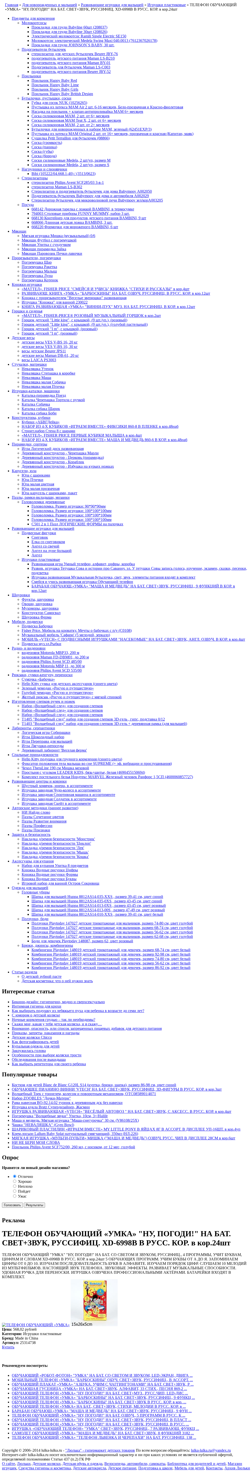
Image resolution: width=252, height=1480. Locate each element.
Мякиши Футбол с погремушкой (49, 240)
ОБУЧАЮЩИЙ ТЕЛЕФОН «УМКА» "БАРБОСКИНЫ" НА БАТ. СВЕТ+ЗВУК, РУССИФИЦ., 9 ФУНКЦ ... (103, 1397)
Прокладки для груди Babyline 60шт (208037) (69, 27)
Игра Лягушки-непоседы (43, 746)
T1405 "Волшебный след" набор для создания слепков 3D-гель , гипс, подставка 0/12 (93, 719)
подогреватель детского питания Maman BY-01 (71, 63)
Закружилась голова (29, 1051)
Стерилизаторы (35, 178)
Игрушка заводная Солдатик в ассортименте (59, 799)
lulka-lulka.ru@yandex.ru (211, 1450)
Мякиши (19, 231)
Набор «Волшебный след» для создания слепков (62, 706)
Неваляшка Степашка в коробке (48, 373)
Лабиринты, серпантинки (33, 728)
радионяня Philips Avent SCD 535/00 (52, 670)
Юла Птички (32, 480)
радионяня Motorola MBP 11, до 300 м (53, 666)
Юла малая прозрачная (41, 488)
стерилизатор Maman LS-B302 (57, 187)
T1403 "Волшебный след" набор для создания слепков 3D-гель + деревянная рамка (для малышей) (104, 724)
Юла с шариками (36, 475)
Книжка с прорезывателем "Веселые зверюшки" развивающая (74, 298)
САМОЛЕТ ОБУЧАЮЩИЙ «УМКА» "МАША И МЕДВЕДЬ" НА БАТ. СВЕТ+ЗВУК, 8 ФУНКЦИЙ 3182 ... (103, 1433)
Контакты (214, 1468)
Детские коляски (46, 1464)
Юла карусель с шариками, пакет (49, 493)
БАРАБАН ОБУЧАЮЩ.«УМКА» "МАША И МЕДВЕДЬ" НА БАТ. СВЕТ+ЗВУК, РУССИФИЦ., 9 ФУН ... (102, 1411)
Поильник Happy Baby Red (54, 80)
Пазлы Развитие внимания (44, 821)
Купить (8, 1347)
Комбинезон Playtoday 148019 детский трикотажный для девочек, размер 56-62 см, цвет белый (111, 963)
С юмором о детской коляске (36, 1015)
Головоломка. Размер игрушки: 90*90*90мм (69, 506)
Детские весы (23, 338)
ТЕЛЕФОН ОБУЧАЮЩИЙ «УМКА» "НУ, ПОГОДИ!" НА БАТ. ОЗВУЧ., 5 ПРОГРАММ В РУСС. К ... (98, 1415)
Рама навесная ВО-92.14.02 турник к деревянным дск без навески (67, 1103)
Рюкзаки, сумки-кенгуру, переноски (42, 675)
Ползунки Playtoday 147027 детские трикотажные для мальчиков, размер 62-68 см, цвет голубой (112, 936)
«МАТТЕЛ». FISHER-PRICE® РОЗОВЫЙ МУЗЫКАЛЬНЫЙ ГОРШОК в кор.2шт (91, 315)
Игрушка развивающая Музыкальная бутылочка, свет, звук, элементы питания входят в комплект (113, 577)
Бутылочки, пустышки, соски (46, 98)
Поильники (31, 76)
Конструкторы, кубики (31, 417)
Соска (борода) (44, 156)
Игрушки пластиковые (41, 559)
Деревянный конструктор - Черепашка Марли (60, 453)
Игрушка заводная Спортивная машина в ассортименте (68, 794)
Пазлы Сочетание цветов (43, 817)
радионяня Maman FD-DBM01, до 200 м (55, 657)
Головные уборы (36, 892)
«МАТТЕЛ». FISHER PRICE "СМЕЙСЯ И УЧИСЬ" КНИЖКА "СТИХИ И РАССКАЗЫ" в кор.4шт (105, 289)
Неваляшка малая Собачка (44, 382)
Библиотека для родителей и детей (196, 1464)
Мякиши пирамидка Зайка (44, 249)
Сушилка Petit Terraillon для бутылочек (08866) (71, 138)
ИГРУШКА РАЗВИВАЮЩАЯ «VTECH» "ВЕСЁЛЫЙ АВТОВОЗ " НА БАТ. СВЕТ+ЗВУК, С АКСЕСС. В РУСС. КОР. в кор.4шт (121, 1111)
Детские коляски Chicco (32, 1037)
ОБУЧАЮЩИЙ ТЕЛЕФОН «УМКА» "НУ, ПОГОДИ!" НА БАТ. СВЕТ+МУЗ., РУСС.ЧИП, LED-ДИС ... (100, 1393)
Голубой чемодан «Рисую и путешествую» (57, 692)
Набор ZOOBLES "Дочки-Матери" (41, 1098)
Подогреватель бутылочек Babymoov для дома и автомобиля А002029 (90, 196)
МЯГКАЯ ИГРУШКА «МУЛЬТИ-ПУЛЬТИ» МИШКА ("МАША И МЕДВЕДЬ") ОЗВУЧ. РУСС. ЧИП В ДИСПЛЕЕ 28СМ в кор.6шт (123, 1138)
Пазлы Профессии (37, 826)
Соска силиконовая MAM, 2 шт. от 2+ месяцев (71, 125)
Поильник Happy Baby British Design (62, 94)
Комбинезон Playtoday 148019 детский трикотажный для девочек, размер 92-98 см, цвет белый (111, 954)
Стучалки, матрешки (29, 364)
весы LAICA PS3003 (39, 360)
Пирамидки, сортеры (29, 444)
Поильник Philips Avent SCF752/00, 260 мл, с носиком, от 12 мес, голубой (73, 1147)
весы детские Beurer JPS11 (44, 351)
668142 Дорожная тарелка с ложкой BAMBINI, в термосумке (83, 209)
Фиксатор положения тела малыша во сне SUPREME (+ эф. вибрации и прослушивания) (97, 763)
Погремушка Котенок (40, 280)
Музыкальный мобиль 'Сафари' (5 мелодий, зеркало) (66, 635)
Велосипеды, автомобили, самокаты (134, 1464)
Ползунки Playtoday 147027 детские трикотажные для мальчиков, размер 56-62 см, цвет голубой (112, 932)
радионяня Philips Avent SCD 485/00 (52, 661)
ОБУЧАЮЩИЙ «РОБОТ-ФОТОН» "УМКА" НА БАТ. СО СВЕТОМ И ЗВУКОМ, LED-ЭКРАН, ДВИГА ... (102, 1375)
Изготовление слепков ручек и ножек (43, 701)
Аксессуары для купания (33, 861)
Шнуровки (21, 595)
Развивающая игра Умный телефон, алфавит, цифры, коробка (83, 564)
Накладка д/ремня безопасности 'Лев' (53, 848)
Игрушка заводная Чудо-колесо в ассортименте (61, 790)
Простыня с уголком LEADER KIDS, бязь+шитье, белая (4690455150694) (83, 772)
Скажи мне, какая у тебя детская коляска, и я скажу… (57, 1024)
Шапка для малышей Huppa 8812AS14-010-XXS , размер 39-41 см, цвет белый (97, 914)
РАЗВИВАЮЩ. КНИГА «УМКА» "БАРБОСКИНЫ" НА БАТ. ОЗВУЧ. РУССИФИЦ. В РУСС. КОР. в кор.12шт (116, 293)
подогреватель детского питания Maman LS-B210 (73, 58)
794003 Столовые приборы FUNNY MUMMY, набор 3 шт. (81, 213)
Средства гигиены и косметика (44, 1468)
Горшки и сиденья (27, 311)
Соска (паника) (44, 147)
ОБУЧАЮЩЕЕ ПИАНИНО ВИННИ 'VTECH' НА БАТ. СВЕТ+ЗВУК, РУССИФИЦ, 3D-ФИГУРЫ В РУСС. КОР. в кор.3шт (117, 1089)
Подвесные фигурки (39, 533)
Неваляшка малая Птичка (43, 386)
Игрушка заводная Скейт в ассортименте (56, 803)
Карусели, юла (24, 471)
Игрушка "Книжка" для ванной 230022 (55, 302)
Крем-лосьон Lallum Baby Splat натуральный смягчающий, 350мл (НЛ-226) (75, 1134)
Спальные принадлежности (35, 755)
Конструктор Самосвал (41, 613)
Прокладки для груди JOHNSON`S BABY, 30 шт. (73, 45)
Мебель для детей (189, 1468)
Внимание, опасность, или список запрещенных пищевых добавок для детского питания (87, 1028)
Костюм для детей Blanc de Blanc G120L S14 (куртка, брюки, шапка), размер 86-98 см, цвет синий (94, 1085)
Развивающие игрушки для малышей (43, 528)
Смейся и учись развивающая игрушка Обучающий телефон (82, 582)
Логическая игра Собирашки (46, 732)
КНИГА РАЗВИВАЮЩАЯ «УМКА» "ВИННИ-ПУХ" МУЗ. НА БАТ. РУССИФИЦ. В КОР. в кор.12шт (108, 307)
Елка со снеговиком (48, 542)
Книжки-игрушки (27, 284)
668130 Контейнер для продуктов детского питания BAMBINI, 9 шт (89, 218)
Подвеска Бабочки (37, 626)
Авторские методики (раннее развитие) (45, 808)
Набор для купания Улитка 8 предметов (55, 865)
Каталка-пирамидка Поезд (44, 395)
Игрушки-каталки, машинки (36, 391)
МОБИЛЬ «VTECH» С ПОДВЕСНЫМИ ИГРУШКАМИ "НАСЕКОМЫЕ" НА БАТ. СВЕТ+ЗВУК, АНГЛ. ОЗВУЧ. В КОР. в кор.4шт (133, 639)
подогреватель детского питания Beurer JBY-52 (71, 71)
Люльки (24, 1464)
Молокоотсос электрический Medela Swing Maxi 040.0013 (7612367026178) (94, 40)
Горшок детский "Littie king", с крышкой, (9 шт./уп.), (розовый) (74, 320)
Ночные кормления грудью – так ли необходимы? (53, 1019)
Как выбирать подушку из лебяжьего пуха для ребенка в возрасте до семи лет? (78, 1011)
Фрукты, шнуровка (38, 599)
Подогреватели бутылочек (44, 49)
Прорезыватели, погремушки (36, 258)
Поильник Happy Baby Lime (55, 85)
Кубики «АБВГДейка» (41, 422)
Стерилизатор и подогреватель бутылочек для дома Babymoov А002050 (92, 191)
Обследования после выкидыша (39, 1059)
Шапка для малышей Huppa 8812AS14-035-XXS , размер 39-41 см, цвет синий (97, 897)
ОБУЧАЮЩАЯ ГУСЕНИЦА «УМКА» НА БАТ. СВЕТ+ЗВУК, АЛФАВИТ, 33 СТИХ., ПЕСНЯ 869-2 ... (99, 1389)
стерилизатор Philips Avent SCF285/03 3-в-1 (68, 182)
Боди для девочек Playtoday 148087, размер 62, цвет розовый (82, 941)
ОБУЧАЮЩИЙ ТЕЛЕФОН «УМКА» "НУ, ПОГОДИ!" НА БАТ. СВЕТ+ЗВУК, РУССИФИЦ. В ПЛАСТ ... (101, 1420)
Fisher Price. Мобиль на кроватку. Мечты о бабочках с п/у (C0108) (77, 630)
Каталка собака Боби (39, 413)
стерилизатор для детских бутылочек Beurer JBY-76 (75, 54)
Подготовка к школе (155, 1468)
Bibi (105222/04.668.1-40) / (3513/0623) (63, 174)
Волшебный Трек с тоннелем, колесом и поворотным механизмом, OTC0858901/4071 (84, 1094)
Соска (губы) (42, 151)
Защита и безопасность (31, 834)
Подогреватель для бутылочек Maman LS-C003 (71, 67)
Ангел (37, 555)
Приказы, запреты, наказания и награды (45, 1033)
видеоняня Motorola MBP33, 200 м (50, 653)
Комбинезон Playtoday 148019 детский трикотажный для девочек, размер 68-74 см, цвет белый (111, 950)
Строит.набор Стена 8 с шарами (48, 431)
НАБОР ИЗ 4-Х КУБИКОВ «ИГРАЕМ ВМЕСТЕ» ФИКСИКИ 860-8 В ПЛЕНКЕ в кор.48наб (100, 426)
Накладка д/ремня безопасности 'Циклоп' (56, 843)
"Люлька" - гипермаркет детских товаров (100, 1450)
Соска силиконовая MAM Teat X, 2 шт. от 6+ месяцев (76, 120)
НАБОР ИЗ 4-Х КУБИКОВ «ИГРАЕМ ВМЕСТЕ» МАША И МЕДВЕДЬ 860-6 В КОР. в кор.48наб (104, 440)
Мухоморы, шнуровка (40, 608)
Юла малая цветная (38, 484)
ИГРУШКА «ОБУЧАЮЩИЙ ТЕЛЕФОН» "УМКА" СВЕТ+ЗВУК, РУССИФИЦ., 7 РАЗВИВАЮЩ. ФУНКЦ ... (105, 1429)
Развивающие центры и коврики (39, 781)
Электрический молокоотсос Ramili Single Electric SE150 (79, 36)
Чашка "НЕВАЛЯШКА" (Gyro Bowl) (43, 1125)
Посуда (28, 205)
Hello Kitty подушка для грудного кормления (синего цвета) (72, 759)
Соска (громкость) (47, 142)
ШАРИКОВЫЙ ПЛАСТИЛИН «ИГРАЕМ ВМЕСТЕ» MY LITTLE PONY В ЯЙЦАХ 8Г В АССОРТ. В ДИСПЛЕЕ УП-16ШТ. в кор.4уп (126, 1129)
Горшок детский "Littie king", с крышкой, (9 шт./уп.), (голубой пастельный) (85, 324)
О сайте (8, 1464)
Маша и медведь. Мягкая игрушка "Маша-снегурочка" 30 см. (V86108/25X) (75, 1120)
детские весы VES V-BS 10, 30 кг (50, 346)
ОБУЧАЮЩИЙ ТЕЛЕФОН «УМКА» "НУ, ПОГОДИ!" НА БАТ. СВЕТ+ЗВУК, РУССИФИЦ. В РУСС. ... (100, 1424)
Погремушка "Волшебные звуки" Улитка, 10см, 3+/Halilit (60, 1116)
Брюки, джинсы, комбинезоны (47, 945)
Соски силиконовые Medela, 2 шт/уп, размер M (71, 160)
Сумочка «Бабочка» (38, 679)
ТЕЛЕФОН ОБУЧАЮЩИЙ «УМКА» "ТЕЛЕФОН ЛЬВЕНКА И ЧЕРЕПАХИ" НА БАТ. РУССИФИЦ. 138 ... (104, 1437)
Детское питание (122, 1468)
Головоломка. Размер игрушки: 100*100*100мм (71, 511)
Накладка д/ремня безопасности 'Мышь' (55, 852)
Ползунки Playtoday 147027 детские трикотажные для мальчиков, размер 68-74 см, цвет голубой (112, 928)
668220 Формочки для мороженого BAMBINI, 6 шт (75, 227)
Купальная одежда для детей (36, 1046)
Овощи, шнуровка (37, 604)
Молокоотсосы (34, 23)
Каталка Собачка (36, 404)
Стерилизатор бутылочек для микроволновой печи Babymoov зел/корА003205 (97, 200)
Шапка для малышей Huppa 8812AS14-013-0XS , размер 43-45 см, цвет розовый (99, 905)
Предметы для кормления (33, 18)
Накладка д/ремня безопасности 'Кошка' (55, 857)
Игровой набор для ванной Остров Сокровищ (60, 883)
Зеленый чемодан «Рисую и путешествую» (58, 688)
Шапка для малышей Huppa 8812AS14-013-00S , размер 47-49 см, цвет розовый (98, 910)
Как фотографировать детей (35, 1042)
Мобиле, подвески (27, 622)
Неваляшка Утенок (38, 369)
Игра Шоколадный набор (43, 737)
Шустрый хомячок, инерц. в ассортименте (57, 786)
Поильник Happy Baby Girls (55, 89)
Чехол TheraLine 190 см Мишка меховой (55, 768)
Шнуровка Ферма (36, 617)
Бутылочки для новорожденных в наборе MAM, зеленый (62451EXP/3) (92, 129)
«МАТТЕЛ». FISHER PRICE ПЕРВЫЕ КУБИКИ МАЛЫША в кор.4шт (82, 435)
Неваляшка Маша (36, 378)
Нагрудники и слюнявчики (44, 169)
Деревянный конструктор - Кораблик (53, 462)
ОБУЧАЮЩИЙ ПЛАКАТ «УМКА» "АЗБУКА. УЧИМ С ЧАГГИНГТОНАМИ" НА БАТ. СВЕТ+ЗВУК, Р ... (103, 1384)
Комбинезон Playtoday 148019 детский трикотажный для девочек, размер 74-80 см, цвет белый (111, 959)
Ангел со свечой (45, 546)
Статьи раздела (24, 972)
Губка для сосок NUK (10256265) (59, 103)
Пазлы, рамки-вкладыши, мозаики (41, 497)
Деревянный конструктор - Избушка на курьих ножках (68, 466)
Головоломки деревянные (43, 502)
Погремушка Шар (37, 262)
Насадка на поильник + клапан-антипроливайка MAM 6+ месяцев (87, 111)
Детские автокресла (89, 1468)
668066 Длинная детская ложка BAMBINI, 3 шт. (72, 222)
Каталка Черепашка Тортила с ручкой (53, 400)
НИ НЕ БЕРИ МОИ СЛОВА (36, 1142)
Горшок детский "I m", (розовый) (49, 333)
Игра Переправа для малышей (47, 741)
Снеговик (40, 537)
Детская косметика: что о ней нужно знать (57, 981)
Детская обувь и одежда (82, 1464)
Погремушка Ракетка (39, 267)
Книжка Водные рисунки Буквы (49, 879)
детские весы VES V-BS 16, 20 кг (50, 342)
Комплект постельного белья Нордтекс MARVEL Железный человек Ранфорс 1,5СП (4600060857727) (107, 777)
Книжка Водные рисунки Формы (50, 874)
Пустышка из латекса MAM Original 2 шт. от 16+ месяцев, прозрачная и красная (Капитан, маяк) (112, 134)
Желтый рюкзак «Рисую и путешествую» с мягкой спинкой (72, 697)
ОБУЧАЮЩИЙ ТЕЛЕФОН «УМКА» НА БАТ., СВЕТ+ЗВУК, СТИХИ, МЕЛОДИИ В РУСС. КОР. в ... (99, 1406)
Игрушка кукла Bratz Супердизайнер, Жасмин (51, 1107)
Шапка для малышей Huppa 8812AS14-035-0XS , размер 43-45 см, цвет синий (97, 901)
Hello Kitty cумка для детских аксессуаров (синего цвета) (69, 684)
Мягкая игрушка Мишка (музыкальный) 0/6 (58, 236)
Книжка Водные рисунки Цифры (50, 870)
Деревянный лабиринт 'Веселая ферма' (54, 750)
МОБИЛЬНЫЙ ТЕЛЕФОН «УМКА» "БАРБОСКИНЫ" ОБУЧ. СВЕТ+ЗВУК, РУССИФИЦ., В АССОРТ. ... (102, 1380)
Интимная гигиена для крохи (36, 1006)
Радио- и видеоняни (29, 648)
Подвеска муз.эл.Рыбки (41, 644)
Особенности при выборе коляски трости (46, 1055)
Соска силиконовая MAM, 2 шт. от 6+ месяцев (71, 116)
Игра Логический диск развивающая (53, 449)
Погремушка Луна (37, 276)
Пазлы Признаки (36, 830)
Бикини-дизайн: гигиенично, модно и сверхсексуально (58, 1002)
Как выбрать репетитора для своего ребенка (49, 1064)
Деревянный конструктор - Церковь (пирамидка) (63, 457)
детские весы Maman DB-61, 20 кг (50, 355)
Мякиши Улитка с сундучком (46, 244)
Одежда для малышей (30, 888)
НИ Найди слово (36, 812)
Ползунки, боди (35, 919)
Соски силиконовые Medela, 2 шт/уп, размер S (70, 165)
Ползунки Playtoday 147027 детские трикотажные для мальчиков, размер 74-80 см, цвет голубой (112, 923)
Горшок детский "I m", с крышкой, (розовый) (59, 329)
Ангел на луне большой (52, 551)
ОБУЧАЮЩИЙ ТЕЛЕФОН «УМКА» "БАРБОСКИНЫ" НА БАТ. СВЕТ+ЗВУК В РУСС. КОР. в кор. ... (99, 1402)
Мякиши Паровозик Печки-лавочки (52, 253)
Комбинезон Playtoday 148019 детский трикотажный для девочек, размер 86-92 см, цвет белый (111, 967)
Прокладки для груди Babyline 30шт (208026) (69, 32)
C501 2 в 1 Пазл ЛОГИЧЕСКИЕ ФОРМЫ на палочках (77, 524)
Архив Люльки (237, 1468)
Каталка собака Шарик (41, 409)
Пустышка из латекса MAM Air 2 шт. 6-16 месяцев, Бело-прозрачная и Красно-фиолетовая (107, 107)
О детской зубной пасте (42, 976)
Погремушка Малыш (39, 271)
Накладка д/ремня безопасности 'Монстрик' (58, 839)
